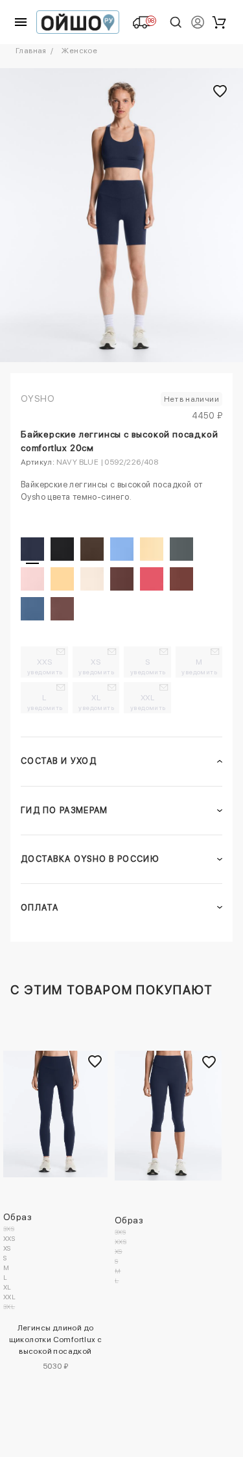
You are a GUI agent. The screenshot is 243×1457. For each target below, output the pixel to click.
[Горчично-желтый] (62, 579)
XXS (45, 666)
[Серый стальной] (181, 549)
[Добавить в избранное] (95, 1062)
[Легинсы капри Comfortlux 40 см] (168, 1116)
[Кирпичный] (181, 579)
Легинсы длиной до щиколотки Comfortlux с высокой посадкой (56, 1339)
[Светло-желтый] (151, 549)
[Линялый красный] (151, 579)
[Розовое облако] (32, 579)
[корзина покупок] (219, 22)
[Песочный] (92, 579)
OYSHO (37, 398)
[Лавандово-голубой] (121, 549)
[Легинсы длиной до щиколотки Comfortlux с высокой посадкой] (55, 1114)
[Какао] (62, 608)
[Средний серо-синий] (32, 608)
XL (96, 702)
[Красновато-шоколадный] (121, 579)
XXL (148, 702)
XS (96, 666)
